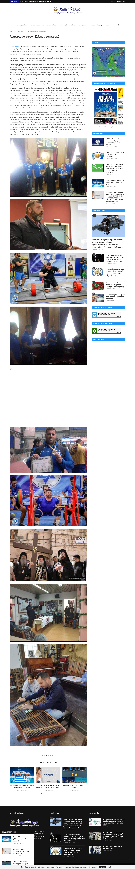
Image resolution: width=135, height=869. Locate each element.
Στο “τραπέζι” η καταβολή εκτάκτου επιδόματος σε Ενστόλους (115, 297)
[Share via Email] (52, 755)
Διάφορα (20, 31)
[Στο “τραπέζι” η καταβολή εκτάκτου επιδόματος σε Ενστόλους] (98, 298)
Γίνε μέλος (82, 25)
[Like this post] (44, 755)
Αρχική (113, 1)
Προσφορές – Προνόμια (67, 25)
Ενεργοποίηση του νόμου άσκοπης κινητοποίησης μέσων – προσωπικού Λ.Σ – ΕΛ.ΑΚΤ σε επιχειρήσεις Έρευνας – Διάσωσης (107, 243)
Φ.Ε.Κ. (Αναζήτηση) (95, 25)
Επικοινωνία (121, 1)
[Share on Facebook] (46, 755)
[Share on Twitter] (48, 755)
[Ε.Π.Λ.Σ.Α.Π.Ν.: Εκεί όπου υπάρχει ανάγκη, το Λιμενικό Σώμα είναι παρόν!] (98, 142)
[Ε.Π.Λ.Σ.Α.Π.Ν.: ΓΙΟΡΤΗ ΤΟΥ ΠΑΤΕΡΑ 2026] (95, 850)
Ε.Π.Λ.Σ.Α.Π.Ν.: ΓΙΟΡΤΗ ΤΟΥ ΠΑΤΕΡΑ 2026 (112, 847)
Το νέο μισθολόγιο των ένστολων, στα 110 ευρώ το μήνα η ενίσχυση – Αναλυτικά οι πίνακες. (115, 258)
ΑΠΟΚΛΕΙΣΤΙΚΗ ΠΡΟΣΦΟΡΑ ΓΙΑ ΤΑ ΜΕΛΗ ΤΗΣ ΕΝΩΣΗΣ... (22, 851)
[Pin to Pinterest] (50, 755)
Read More (111, 867)
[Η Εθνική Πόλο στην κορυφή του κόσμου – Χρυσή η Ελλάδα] (74, 775)
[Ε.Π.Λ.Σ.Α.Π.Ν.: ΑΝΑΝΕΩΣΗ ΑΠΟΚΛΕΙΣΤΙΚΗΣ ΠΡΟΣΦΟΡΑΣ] (98, 156)
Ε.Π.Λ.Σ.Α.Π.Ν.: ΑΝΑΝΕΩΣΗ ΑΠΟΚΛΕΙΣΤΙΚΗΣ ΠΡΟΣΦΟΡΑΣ (115, 154)
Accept (102, 867)
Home (11, 31)
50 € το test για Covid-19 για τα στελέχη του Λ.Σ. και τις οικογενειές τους (115, 285)
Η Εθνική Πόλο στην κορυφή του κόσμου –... (74, 786)
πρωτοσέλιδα (104, 127)
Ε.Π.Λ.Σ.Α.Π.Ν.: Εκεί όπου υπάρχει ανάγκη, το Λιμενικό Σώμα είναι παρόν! (114, 142)
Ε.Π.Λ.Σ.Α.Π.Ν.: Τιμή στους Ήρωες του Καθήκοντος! (40, 1)
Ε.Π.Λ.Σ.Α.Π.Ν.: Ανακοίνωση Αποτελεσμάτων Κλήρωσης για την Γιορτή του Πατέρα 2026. (113, 836)
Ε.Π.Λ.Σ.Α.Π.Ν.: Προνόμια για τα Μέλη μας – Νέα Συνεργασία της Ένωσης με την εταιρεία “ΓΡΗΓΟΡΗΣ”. (114, 168)
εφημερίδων (111, 127)
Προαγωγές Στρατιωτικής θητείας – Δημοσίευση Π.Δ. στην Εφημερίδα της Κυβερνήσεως (115, 272)
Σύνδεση (107, 25)
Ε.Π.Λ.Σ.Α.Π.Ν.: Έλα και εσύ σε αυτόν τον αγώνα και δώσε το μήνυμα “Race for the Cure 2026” (113, 822)
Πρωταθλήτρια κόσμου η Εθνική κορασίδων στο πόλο (22, 786)
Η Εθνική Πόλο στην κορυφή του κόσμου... (21, 863)
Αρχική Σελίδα (22, 25)
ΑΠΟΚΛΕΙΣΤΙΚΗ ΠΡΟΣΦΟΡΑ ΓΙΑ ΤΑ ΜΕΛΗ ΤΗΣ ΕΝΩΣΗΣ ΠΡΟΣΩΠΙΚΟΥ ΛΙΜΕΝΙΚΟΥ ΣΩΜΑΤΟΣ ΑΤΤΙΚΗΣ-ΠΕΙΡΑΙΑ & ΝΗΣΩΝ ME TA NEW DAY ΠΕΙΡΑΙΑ (115, 197)
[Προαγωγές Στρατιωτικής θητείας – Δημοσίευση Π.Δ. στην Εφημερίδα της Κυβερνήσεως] (98, 272)
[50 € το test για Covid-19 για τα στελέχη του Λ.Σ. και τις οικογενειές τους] (98, 286)
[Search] (119, 25)
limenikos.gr (15, 46)
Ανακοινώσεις (52, 25)
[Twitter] (68, 18)
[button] (20, 1)
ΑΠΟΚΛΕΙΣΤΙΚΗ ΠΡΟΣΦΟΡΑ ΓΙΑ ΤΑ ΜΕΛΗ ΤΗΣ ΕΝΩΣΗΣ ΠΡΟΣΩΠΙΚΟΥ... (48, 786)
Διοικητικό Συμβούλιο (37, 25)
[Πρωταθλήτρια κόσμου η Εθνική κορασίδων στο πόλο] (22, 775)
